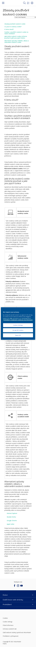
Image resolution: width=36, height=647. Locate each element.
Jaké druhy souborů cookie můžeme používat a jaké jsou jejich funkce (15, 37)
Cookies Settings (18, 325)
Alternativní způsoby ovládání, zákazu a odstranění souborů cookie (16, 41)
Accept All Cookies (18, 330)
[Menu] (3, 3)
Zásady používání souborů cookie (14, 24)
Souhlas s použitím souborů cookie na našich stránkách (16, 33)
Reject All (18, 335)
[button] (32, 3)
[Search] (24, 3)
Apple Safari (10, 524)
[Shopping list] (28, 3)
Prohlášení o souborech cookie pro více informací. (18, 320)
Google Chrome (12, 520)
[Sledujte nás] (14, 585)
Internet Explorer (12, 513)
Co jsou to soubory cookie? (13, 27)
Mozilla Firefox (11, 517)
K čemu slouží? (9, 29)
